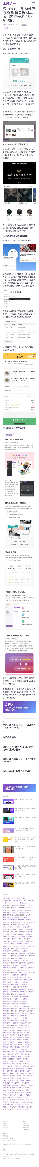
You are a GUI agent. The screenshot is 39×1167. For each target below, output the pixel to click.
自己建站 (29, 1095)
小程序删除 (14, 958)
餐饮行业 (13, 1109)
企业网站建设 (16, 917)
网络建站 (21, 1090)
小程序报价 (6, 989)
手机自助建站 (7, 1052)
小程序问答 (7, 1023)
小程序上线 (6, 948)
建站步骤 (6, 1035)
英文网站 (11, 1097)
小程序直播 (31, 1008)
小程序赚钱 (7, 1018)
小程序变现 (31, 963)
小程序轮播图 (24, 1018)
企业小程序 (7, 912)
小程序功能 (17, 960)
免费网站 (6, 922)
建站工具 (20, 1028)
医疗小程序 (6, 932)
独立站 (12, 1068)
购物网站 (6, 1102)
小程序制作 (23, 958)
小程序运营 (15, 1020)
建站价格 (6, 1028)
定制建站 (27, 944)
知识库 (25, 1123)
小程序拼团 (14, 989)
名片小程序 (7, 934)
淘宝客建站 (14, 1066)
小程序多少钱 (7, 970)
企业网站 (29, 915)
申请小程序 (6, 1071)
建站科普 (6, 1037)
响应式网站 (14, 936)
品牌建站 (14, 934)
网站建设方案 (26, 1083)
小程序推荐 (15, 992)
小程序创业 (6, 958)
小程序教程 (7, 996)
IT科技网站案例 (7, 900)
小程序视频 (31, 1013)
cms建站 (21, 903)
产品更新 (24, 25)
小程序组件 (6, 1013)
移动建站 (6, 1078)
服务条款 (5, 1125)
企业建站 (15, 912)
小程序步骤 (23, 1001)
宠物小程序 (13, 946)
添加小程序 (22, 1066)
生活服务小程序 (20, 1068)
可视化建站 (29, 932)
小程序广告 (15, 975)
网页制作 (6, 1092)
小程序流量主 (24, 1004)
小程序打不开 (16, 987)
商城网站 (31, 936)
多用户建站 (29, 941)
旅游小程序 (12, 1059)
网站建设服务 (7, 1085)
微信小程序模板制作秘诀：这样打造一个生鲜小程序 (19, 748)
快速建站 (18, 1047)
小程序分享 (23, 956)
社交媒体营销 (30, 1073)
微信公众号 (28, 1042)
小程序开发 (7, 977)
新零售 (5, 1059)
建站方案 (13, 1032)
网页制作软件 (14, 1092)
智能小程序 (13, 1061)
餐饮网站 (6, 1109)
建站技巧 (13, 1030)
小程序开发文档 (28, 980)
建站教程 (6, 1032)
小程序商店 (15, 968)
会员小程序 (24, 917)
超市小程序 (22, 1102)
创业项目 (19, 927)
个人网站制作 (14, 910)
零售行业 (26, 1104)
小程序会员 (22, 953)
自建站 (5, 1097)
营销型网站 (18, 1097)
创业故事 (6, 927)
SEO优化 (31, 900)
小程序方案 (15, 996)
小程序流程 (15, 1004)
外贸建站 (14, 941)
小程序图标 (23, 968)
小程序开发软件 (7, 982)
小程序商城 (7, 968)
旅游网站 (19, 1059)
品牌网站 (21, 934)
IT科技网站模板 (18, 900)
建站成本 (6, 1030)
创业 (28, 924)
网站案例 (13, 1088)
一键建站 (22, 905)
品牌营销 (28, 934)
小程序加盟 (26, 960)
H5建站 (13, 898)
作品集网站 (13, 919)
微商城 (12, 1047)
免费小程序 (21, 919)
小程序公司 (15, 956)
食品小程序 (21, 1107)
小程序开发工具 (7, 980)
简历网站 (19, 1078)
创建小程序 (26, 927)
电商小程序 (15, 1071)
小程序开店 (16, 982)
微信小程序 (13, 1044)
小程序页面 (15, 1023)
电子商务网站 (21, 1073)
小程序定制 (25, 970)
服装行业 (13, 1064)
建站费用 (26, 1040)
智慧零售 (26, 1059)
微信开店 (21, 1044)
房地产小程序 (26, 1047)
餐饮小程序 (30, 1107)
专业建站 (14, 907)
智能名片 (6, 1061)
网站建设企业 (7, 1083)
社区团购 (13, 1076)
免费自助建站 (14, 922)
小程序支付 (14, 994)
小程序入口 (6, 956)
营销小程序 (26, 1097)
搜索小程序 (6, 1054)
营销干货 (6, 1100)
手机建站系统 (14, 1049)
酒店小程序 (6, 1104)
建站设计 (19, 1040)
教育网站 (14, 1056)
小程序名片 (15, 965)
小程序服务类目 (7, 999)
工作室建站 (6, 1025)
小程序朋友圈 (24, 996)
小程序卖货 (14, 963)
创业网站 (13, 927)
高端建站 (19, 1109)
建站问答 (13, 1042)
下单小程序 (6, 907)
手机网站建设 (24, 1049)
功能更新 (6, 28)
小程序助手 (6, 963)
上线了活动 (29, 905)
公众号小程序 (23, 922)
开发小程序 (20, 1042)
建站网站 (27, 1037)
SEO (25, 900)
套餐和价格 (26, 1125)
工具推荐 (14, 1025)
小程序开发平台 (18, 980)
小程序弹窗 (6, 984)
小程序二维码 (15, 948)
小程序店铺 (23, 975)
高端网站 (26, 1109)
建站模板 (27, 1032)
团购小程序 (6, 898)
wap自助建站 (14, 905)
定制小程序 (20, 944)
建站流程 (13, 1035)
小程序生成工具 (25, 1006)
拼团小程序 (29, 1052)
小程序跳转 (15, 1018)
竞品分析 (13, 1078)
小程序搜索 (31, 992)
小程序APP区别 (30, 946)
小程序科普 (30, 1011)
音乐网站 (6, 1107)
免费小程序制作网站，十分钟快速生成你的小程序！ (19, 726)
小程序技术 (24, 987)
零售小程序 (18, 1104)
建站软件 (6, 1042)
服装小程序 (28, 1061)
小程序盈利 (14, 1008)
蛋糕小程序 (21, 1100)
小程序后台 (23, 965)
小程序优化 (14, 953)
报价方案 (15, 1052)
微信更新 (28, 1044)
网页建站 (22, 1092)
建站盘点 (21, 1035)
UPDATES (13, 903)
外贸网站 (21, 941)
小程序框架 (24, 999)
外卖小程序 (6, 941)
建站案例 (20, 1032)
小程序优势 (6, 953)
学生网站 (13, 944)
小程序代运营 (16, 951)
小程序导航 (14, 972)
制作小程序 (7, 929)
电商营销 (6, 1073)
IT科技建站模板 (21, 898)
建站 (27, 1025)
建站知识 (27, 1035)
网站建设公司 (16, 1083)
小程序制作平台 (7, 960)
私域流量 (30, 1076)
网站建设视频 (16, 1085)
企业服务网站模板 (20, 915)
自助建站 (21, 1095)
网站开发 (24, 1085)
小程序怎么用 (24, 984)
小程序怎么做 (15, 984)
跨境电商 (30, 1102)
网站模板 (21, 1088)
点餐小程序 (31, 1066)
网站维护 (27, 1088)
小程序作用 (31, 953)
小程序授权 (22, 989)
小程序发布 (22, 963)
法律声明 (5, 1127)
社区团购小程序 (21, 1076)
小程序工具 (23, 972)
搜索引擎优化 (15, 1054)
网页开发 (29, 1092)
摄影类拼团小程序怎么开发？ (17, 771)
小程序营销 (15, 1013)
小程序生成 (15, 1006)
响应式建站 (6, 936)
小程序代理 (24, 948)
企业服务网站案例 (8, 915)
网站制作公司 (14, 1080)
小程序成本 (7, 987)
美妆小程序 (13, 1095)
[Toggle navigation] (33, 3)
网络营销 (27, 1090)
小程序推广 (7, 992)
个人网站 (6, 910)
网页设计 (6, 1095)
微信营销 (6, 1047)
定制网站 (6, 946)
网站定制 (25, 1130)
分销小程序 (21, 924)
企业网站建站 (7, 917)
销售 (12, 1104)
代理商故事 (28, 910)
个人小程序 (21, 907)
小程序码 (6, 1011)
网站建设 (30, 1080)
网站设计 (13, 1090)
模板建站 (19, 1064)
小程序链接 (23, 1020)
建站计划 (13, 1040)
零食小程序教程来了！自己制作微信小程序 (19, 760)
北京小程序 (29, 929)
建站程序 (13, 1037)
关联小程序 (6, 924)
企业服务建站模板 (24, 912)
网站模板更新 (9, 737)
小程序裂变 (23, 1013)
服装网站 (6, 1064)
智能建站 (21, 1061)
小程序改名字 (23, 994)
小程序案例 (7, 1001)
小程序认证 (6, 1016)
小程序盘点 (22, 1008)
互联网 (22, 910)
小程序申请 (6, 1008)
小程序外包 (31, 968)
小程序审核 (6, 972)
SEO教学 (6, 903)
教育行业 (21, 1056)
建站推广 (27, 1030)
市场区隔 (21, 1025)
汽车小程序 (6, 1066)
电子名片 (13, 1073)
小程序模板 (15, 1001)
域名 (21, 939)
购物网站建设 (14, 1102)
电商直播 (22, 1071)
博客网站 (22, 932)
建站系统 (20, 1037)
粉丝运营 (26, 1078)
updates (28, 903)
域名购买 (27, 939)
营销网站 (13, 1100)
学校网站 (6, 944)
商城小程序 (23, 936)
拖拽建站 (22, 1052)
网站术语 (6, 1088)
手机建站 (6, 1049)
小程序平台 (7, 975)
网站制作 (6, 1080)
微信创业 (6, 1044)
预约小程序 (13, 1107)
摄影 (22, 1054)
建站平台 (28, 1028)
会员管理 (6, 919)
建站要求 (6, 1040)
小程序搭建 (6, 994)
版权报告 (6, 1068)
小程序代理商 (7, 951)
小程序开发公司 (27, 977)
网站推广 (32, 1085)
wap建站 (6, 905)
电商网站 (29, 1071)
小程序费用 (23, 1016)
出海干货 (14, 924)
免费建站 (29, 919)
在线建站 (15, 939)
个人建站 (29, 907)
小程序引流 (24, 982)
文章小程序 (28, 1056)
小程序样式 (16, 999)
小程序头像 (16, 970)
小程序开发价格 (17, 977)
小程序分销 (31, 956)
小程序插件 (23, 992)
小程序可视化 (7, 965)
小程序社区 (21, 1011)
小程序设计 (15, 1016)
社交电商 (6, 1076)
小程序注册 (7, 1004)
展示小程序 (23, 1023)
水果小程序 (26, 1064)
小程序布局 (31, 972)
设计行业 (29, 1100)
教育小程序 (6, 1056)
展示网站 (31, 1023)
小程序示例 (13, 1011)
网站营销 (6, 1090)
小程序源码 (7, 1006)
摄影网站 (27, 1054)
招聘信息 (5, 1123)
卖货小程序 (14, 932)
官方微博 (5, 1136)
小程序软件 (6, 1020)
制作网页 (14, 929)
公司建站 (32, 922)
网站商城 (22, 1080)
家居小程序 (21, 946)
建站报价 (20, 1030)
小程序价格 (25, 951)
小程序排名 (30, 989)
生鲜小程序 (30, 1068)
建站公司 (13, 1028)
